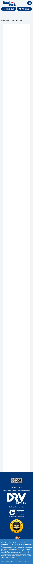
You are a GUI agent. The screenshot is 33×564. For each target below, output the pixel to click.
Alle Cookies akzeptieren (22, 561)
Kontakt (25, 9)
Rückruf (9, 9)
